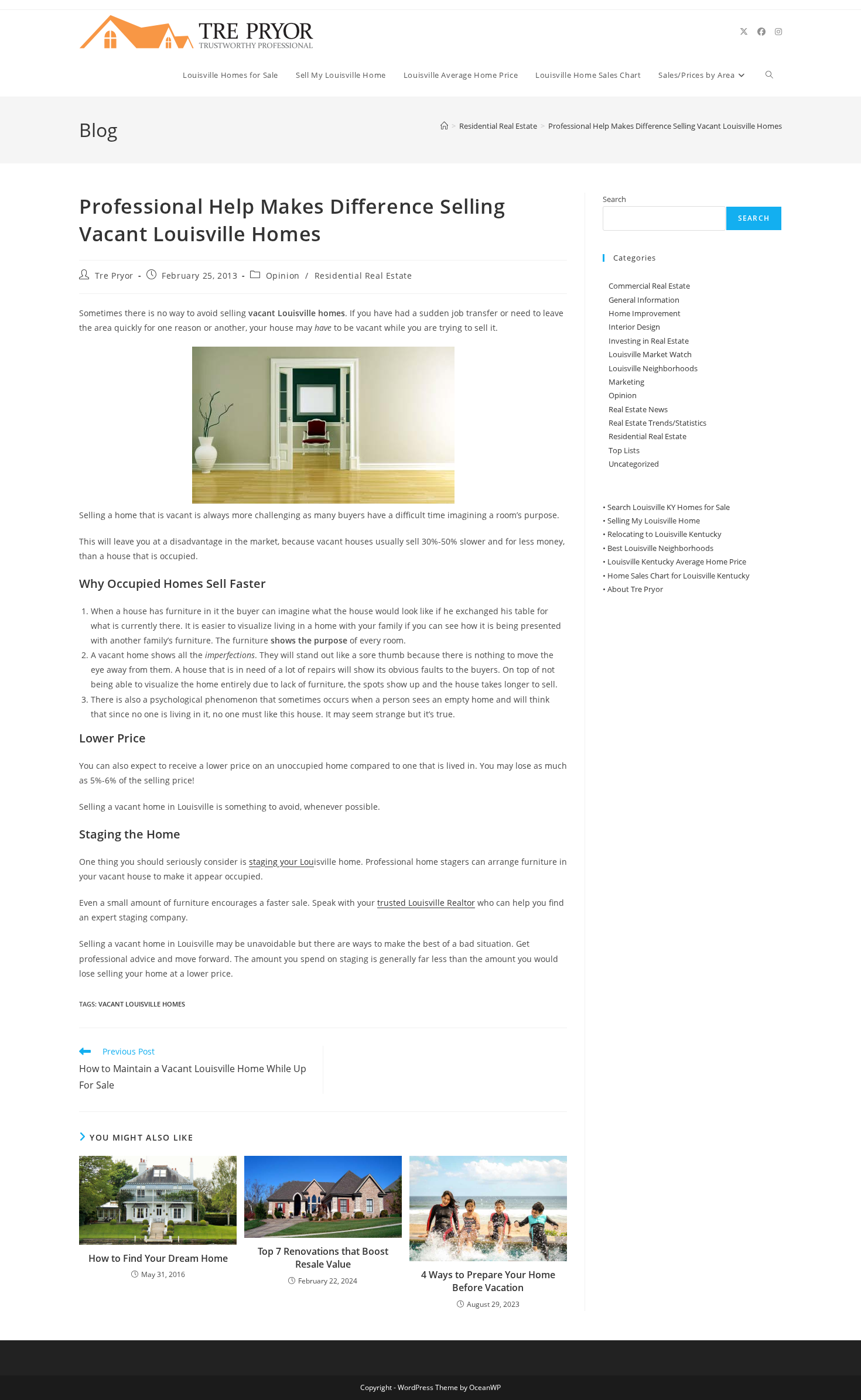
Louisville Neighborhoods (653, 368)
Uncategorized (634, 463)
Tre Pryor (114, 275)
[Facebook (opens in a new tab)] (761, 32)
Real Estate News (638, 409)
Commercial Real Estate (649, 285)
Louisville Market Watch (650, 354)
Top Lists (624, 450)
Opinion (283, 275)
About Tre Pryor (635, 589)
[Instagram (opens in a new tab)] (778, 32)
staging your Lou (281, 861)
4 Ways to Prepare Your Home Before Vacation (488, 1281)
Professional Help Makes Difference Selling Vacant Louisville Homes (665, 126)
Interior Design (634, 326)
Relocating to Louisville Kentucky (664, 534)
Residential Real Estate (363, 275)
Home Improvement (645, 313)
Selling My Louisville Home (653, 520)
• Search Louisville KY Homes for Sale (666, 507)
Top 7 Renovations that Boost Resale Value (323, 1258)
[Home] (444, 126)
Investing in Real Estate (649, 341)
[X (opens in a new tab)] (744, 32)
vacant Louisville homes (141, 1003)
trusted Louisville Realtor (426, 902)
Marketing (626, 381)
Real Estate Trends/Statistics (657, 422)
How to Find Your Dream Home (158, 1258)
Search (614, 199)
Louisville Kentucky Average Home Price (676, 561)
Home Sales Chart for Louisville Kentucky (678, 575)
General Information (644, 300)
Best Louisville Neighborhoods (660, 548)
